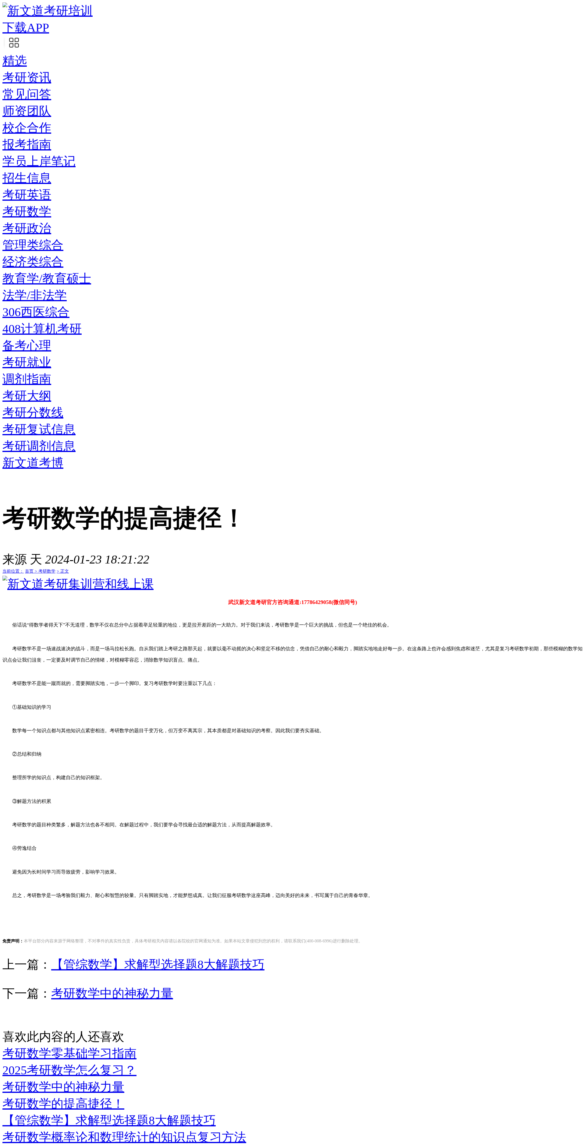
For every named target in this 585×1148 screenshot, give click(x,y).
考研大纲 (26, 396)
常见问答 (26, 94)
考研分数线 (32, 412)
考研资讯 (26, 77)
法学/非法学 (34, 295)
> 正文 (63, 571)
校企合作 (26, 128)
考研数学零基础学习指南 (69, 1053)
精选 (14, 61)
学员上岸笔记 (39, 161)
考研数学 (26, 211)
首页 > (31, 571)
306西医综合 (35, 312)
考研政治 (26, 228)
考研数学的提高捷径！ (63, 1104)
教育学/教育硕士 (46, 278)
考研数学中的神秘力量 (112, 993)
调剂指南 (26, 379)
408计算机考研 (42, 329)
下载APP (25, 27)
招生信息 (26, 178)
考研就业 (26, 362)
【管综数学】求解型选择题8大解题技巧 (157, 964)
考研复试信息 (39, 429)
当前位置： (13, 571)
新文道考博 (32, 463)
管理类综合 (32, 245)
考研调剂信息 (39, 446)
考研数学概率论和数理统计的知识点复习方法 (124, 1137)
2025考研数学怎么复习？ (69, 1070)
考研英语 (26, 195)
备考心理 (26, 345)
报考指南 (26, 144)
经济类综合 (32, 262)
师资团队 (26, 111)
